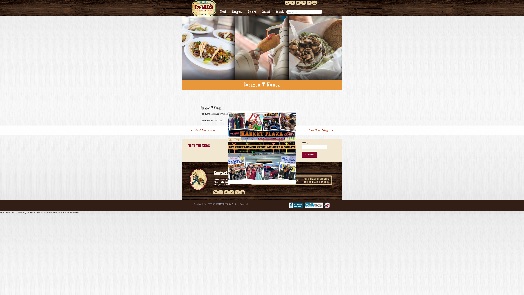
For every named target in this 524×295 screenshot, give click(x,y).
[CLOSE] (297, 110)
